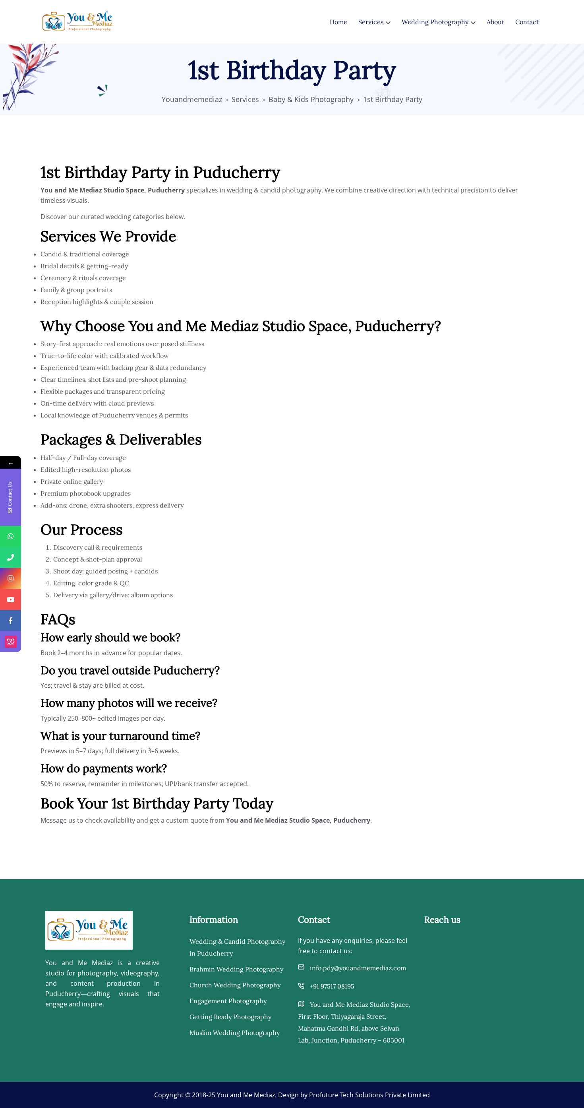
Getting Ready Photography (230, 1017)
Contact (527, 22)
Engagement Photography (228, 1001)
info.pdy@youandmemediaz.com (358, 968)
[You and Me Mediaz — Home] (89, 929)
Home (338, 22)
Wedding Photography (435, 22)
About (495, 22)
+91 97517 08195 (332, 986)
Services (370, 22)
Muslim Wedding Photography (235, 1033)
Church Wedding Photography (235, 985)
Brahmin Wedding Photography (236, 969)
